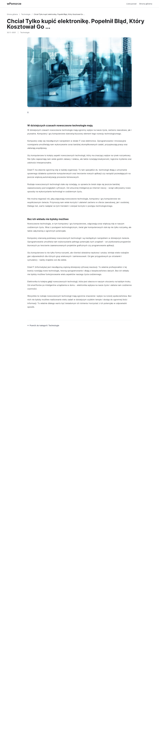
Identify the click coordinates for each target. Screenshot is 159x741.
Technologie (26, 14)
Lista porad (131, 4)
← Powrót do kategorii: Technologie (43, 325)
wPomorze (14, 3)
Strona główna (145, 4)
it (28, 112)
